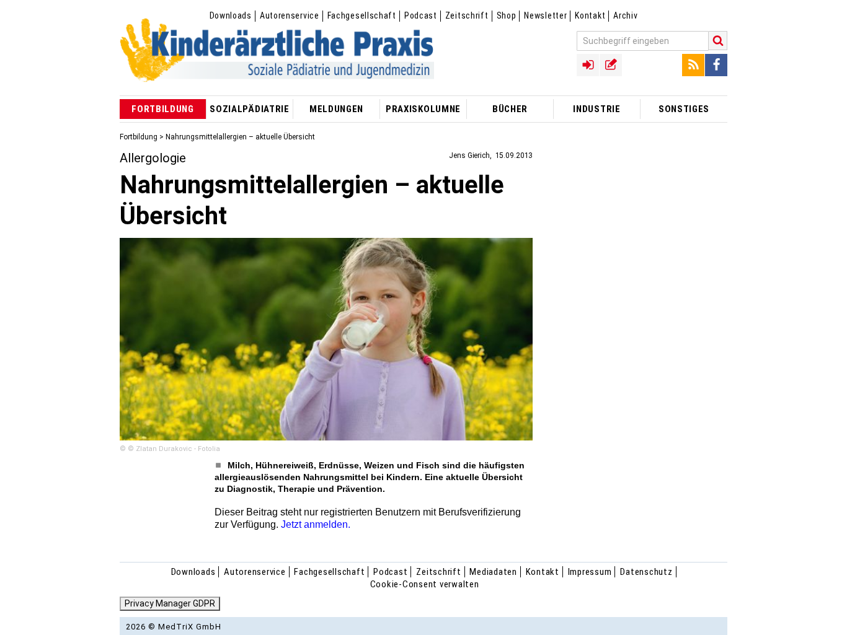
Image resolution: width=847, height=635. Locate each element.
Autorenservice (289, 15)
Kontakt (590, 15)
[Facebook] (716, 65)
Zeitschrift (467, 15)
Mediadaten (493, 571)
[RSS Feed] (693, 65)
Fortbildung (138, 137)
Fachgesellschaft (361, 15)
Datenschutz (646, 571)
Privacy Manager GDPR (170, 603)
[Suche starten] (718, 40)
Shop (507, 15)
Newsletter (545, 15)
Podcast (420, 15)
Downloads (231, 15)
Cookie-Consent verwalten (424, 584)
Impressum (590, 571)
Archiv (625, 15)
